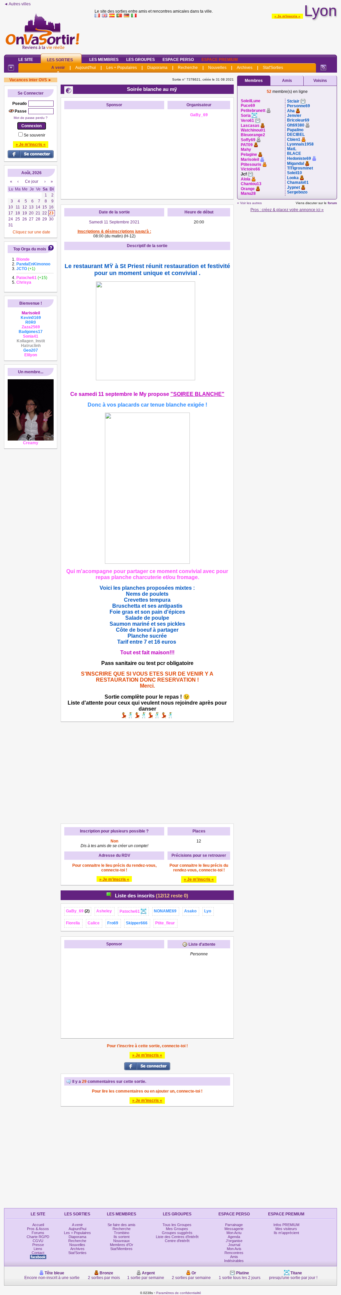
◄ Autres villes (17, 4)
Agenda (234, 1237)
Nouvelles (217, 67)
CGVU (38, 1241)
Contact (38, 1253)
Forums (38, 1233)
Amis (287, 80)
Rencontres (233, 1253)
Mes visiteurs (286, 1229)
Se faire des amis (122, 1225)
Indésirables (234, 1261)
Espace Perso (178, 59)
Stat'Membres (121, 1249)
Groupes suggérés (177, 1233)
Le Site (25, 59)
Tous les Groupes (177, 1225)
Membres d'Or (121, 1245)
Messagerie (233, 1229)
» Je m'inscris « (287, 16)
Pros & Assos (38, 1229)
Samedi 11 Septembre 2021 (114, 222)
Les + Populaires (121, 67)
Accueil (38, 1225)
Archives (244, 67)
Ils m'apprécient (286, 1233)
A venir (58, 67)
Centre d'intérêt (177, 1241)
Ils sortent (122, 1237)
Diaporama (157, 67)
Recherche (188, 67)
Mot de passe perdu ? (31, 118)
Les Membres (104, 59)
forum (332, 203)
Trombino (121, 1233)
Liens (38, 1249)
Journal (234, 1245)
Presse (38, 1245)
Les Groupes (140, 59)
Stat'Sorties (273, 67)
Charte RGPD (38, 1237)
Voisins (320, 80)
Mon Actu (233, 1233)
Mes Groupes (177, 1229)
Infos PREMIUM (286, 1225)
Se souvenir (34, 135)
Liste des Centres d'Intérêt (177, 1237)
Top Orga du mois (29, 249)
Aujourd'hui (85, 67)
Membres (254, 80)
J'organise (234, 1241)
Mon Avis (234, 1249)
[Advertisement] (216, 35)
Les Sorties (60, 60)
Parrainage (234, 1225)
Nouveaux (121, 1241)
